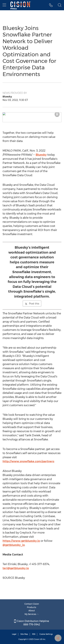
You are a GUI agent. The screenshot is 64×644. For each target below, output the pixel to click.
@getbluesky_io (14, 545)
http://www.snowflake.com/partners (28, 461)
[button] (32, 113)
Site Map (24, 634)
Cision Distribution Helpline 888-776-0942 (32, 623)
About (32, 610)
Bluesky (41, 154)
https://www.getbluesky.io (21, 540)
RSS (33, 634)
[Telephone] (51, 5)
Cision (36, 639)
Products (31, 607)
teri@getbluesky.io (16, 568)
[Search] (59, 5)
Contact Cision (31, 604)
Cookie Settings (46, 634)
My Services (31, 614)
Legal (14, 634)
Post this (34, 303)
